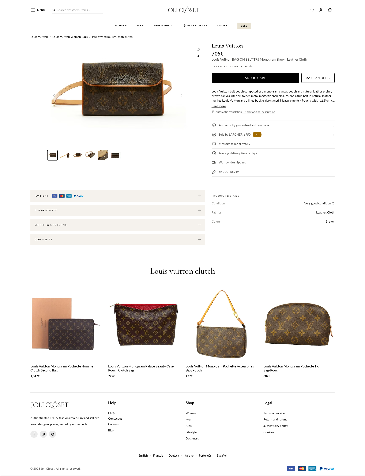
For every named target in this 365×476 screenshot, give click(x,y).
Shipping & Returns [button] (51, 224)
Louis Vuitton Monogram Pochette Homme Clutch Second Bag (61, 368)
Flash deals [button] (197, 25)
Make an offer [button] (318, 78)
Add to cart (255, 78)
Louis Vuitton (227, 45)
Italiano (188, 455)
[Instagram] (43, 434)
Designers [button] (192, 438)
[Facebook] (34, 434)
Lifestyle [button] (191, 432)
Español (221, 455)
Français (158, 455)
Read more (219, 106)
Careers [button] (113, 424)
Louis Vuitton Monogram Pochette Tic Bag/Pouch (291, 368)
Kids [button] (189, 425)
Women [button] (120, 25)
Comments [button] (43, 239)
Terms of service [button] (274, 413)
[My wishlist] (312, 10)
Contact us (115, 418)
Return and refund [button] (275, 419)
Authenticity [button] (46, 210)
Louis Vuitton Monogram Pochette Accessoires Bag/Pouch (220, 368)
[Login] (321, 10)
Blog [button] (111, 430)
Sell (244, 25)
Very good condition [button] (230, 66)
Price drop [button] (163, 25)
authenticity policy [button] (275, 425)
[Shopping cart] (329, 9)
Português (205, 455)
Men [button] (140, 25)
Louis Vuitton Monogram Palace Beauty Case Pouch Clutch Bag (141, 368)
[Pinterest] (52, 434)
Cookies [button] (268, 432)
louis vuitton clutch (182, 271)
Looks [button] (222, 25)
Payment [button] (42, 195)
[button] (182, 95)
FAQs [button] (111, 413)
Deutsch (174, 455)
